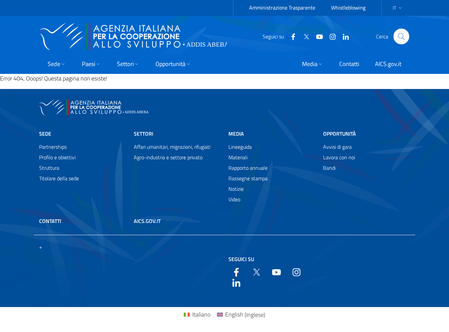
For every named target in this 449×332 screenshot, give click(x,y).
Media (236, 134)
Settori (143, 134)
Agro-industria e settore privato (168, 157)
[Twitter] (303, 36)
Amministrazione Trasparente (282, 7)
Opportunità (339, 134)
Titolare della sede (59, 178)
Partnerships (53, 147)
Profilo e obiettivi (57, 157)
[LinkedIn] (343, 36)
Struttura (49, 168)
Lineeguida (240, 147)
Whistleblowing (348, 7)
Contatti (50, 221)
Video (234, 199)
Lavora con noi (339, 157)
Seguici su (241, 259)
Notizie (236, 189)
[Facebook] (290, 36)
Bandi (329, 168)
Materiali (238, 157)
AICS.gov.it (147, 221)
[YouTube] (316, 36)
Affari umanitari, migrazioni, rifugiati (172, 147)
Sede (45, 134)
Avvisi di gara (337, 147)
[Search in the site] (401, 36)
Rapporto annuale (248, 168)
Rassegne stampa (248, 178)
